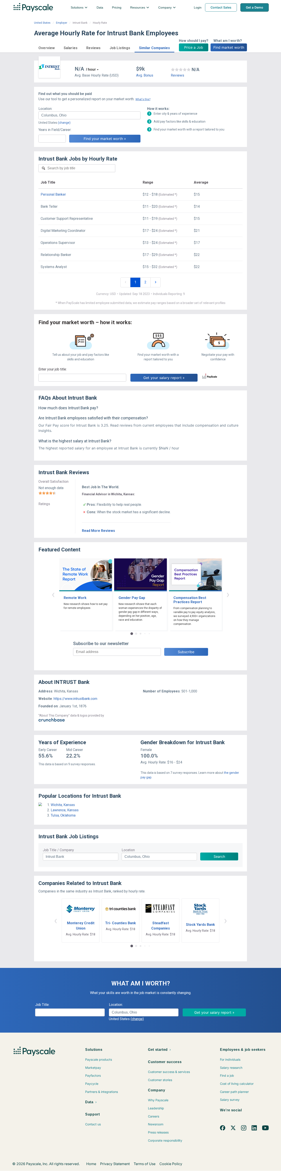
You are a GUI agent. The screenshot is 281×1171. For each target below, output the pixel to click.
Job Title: (42, 1005)
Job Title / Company (58, 850)
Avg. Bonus (144, 75)
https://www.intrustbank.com (75, 699)
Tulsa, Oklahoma (63, 815)
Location (128, 850)
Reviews (177, 75)
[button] (46, 47)
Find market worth (228, 47)
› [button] (227, 594)
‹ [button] (53, 594)
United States (42, 22)
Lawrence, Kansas (65, 810)
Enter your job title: (52, 369)
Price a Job (193, 47)
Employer (61, 22)
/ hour (91, 69)
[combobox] (89, 115)
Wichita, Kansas (63, 805)
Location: (45, 109)
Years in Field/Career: (54, 130)
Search (219, 856)
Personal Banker (53, 194)
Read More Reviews (98, 531)
